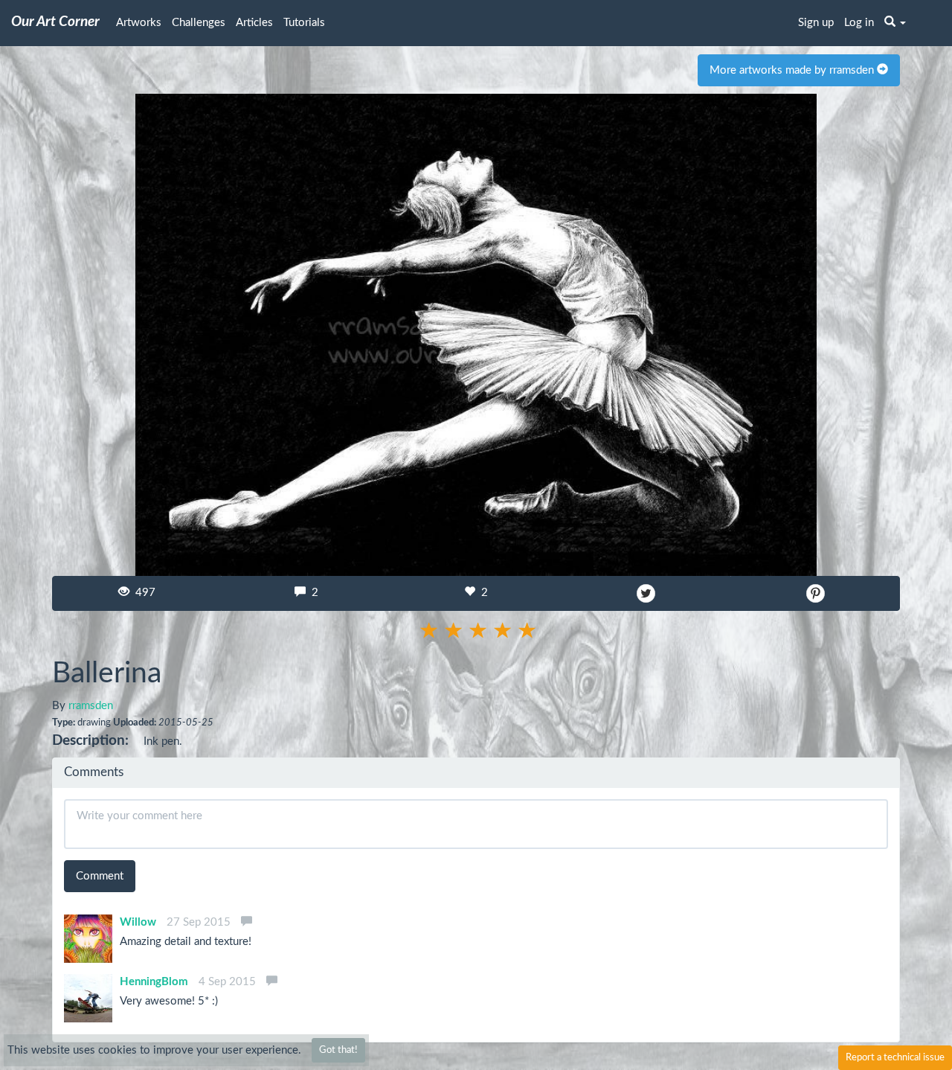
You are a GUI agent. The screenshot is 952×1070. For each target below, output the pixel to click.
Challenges (198, 22)
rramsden (90, 705)
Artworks (138, 22)
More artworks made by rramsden (793, 70)
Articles (254, 22)
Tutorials (304, 22)
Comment (99, 876)
